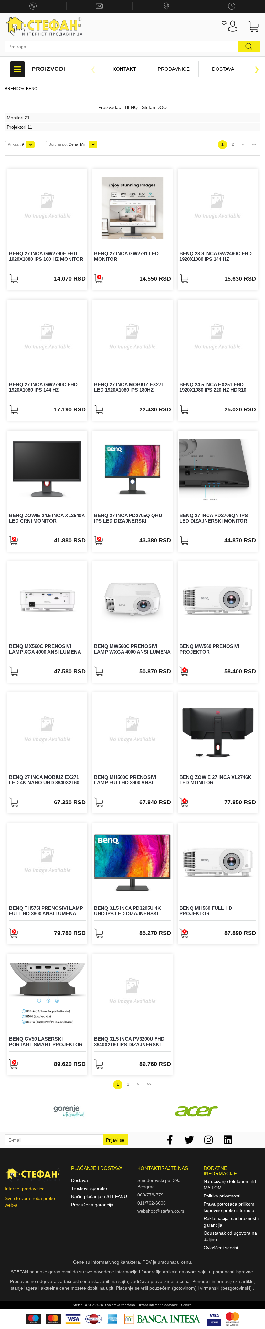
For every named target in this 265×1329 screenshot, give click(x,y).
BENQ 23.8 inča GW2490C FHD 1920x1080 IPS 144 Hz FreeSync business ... (215, 259)
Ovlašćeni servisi (221, 1247)
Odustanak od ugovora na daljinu (230, 1236)
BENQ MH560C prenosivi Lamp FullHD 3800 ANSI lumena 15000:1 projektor (129, 782)
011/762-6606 (151, 1203)
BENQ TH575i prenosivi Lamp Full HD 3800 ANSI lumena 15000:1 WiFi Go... (46, 913)
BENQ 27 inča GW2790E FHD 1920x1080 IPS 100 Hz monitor (46, 256)
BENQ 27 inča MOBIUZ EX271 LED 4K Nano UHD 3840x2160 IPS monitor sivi (44, 782)
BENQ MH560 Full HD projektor (205, 910)
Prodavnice (174, 69)
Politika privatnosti (222, 1195)
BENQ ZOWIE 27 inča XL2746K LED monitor (215, 779)
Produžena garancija (92, 1204)
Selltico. (187, 1305)
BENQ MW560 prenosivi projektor (209, 648)
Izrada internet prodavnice (158, 1305)
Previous (93, 69)
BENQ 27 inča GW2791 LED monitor (126, 256)
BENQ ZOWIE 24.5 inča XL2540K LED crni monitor (47, 518)
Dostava (223, 69)
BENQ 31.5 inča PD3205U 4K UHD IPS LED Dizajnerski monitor (127, 913)
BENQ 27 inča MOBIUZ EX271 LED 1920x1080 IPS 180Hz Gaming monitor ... (129, 390)
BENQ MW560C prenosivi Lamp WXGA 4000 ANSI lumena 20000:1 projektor (132, 651)
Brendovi (15, 88)
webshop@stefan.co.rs (160, 1211)
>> (254, 144)
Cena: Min (67, 144)
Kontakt (124, 69)
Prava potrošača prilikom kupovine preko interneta (229, 1207)
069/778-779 (150, 1194)
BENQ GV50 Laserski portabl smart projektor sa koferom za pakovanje (46, 1044)
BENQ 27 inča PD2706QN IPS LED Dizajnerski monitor (213, 518)
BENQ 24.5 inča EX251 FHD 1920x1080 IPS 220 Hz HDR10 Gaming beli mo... (212, 390)
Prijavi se (115, 1140)
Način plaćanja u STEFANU (99, 1196)
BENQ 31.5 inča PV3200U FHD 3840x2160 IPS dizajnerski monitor (129, 1044)
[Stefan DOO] (44, 26)
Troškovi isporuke (89, 1188)
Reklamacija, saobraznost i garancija (231, 1222)
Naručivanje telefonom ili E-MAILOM (232, 1184)
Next (257, 69)
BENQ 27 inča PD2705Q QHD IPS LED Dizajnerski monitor (128, 521)
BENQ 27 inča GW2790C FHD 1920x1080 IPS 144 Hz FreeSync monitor (43, 390)
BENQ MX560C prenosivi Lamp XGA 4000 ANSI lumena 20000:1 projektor (45, 651)
